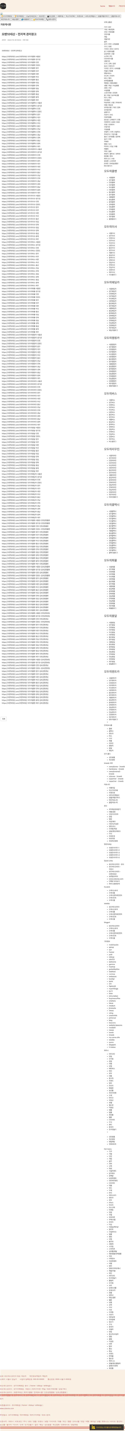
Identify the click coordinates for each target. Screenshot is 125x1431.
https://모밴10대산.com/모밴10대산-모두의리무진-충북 (21, 422)
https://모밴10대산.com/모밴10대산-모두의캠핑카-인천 (21, 341)
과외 (110, 1164)
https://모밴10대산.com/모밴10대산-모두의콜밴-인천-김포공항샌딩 (25, 665)
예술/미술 (112, 1271)
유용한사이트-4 (114, 855)
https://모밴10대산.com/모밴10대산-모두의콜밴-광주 (20, 68)
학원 (110, 1168)
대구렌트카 (112, 685)
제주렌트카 (112, 717)
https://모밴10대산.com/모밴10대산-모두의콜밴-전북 (20, 85)
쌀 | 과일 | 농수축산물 (111, 95)
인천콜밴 (112, 182)
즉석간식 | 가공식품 (110, 134)
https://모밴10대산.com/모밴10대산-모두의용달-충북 (20, 468)
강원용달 (112, 659)
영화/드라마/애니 (114, 1268)
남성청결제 (112, 1178)
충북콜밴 (112, 202)
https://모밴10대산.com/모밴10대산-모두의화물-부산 (20, 309)
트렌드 (111, 1081)
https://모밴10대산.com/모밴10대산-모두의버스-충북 (20, 283)
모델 (110, 1215)
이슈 (110, 1310)
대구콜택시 (112, 519)
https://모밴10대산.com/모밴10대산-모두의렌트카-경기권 (22, 152)
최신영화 (112, 760)
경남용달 (112, 652)
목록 (3, 719)
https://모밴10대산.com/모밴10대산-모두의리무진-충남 (21, 419)
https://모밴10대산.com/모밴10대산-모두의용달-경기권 (21, 431)
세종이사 (112, 253)
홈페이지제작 (113, 1366)
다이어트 (112, 1120)
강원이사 (112, 270)
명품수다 (112, 6)
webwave (112, 976)
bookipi (112, 979)
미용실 (111, 1108)
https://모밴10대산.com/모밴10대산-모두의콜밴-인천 (20, 62)
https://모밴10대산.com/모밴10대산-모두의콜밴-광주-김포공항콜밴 (25, 578)
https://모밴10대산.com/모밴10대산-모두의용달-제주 (20, 471)
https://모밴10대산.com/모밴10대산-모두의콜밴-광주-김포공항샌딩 (25, 671)
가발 (110, 1154)
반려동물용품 (108, 81)
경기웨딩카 (112, 291)
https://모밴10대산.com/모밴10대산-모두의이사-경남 (20, 228)
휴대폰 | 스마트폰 (110, 161)
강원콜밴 (112, 214)
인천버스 (112, 405)
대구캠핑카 (112, 352)
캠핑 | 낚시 (107, 144)
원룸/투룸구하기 (103, 16)
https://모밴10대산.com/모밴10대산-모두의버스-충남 (20, 280)
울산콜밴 (112, 192)
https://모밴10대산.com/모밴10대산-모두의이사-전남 (20, 222)
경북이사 (112, 260)
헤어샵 (93, 1421)
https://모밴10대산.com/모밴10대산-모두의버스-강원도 (21, 251)
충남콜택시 (112, 533)
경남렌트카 (112, 707)
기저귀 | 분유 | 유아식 (111, 49)
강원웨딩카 (112, 325)
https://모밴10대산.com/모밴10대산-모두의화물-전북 (20, 317)
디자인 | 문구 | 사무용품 (112, 68)
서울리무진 (112, 456)
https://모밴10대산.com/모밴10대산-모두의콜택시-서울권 (22, 103)
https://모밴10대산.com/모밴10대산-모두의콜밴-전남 (20, 83)
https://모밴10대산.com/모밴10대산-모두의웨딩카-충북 (21, 515)
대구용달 (112, 630)
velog (111, 1013)
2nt (110, 984)
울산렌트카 (112, 693)
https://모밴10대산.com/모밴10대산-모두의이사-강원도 (21, 204)
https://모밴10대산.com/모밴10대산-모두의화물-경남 (20, 320)
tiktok (111, 1003)
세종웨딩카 (112, 308)
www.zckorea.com (116, 879)
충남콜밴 (112, 200)
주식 (110, 1122)
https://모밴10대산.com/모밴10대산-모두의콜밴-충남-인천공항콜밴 (25, 558)
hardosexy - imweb (116, 769)
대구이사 (112, 241)
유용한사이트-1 (114, 848)
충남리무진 (112, 478)
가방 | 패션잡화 (109, 29)
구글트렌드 (112, 1171)
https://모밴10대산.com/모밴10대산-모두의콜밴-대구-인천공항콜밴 (25, 535)
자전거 (111, 1315)
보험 (110, 1066)
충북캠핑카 (112, 369)
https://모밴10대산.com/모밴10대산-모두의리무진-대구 (21, 396)
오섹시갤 (112, 900)
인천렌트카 (112, 683)
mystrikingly (113, 989)
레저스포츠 (112, 1195)
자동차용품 (107, 117)
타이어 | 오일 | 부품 (110, 146)
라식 (110, 1193)
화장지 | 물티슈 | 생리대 (112, 154)
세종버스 (112, 420)
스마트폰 (112, 1249)
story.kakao (113, 996)
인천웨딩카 (112, 294)
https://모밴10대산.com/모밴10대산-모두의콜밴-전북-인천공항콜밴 (25, 549)
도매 (110, 1095)
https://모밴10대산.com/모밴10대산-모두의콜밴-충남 (20, 94)
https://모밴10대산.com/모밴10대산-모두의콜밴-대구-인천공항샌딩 (25, 628)
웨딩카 (111, 751)
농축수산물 (112, 1288)
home (102, 6)
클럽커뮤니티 (115, 16)
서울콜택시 (112, 511)
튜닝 (110, 1351)
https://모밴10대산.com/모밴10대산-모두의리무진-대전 (21, 399)
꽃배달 (111, 1176)
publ (110, 955)
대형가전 (107, 61)
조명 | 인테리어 (109, 124)
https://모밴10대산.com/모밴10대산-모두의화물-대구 (20, 303)
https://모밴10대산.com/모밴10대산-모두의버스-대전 (20, 259)
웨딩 (41, 1424)
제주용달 (112, 662)
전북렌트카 (112, 710)
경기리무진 (112, 458)
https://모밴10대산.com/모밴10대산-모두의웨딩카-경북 (21, 509)
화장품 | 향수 (108, 156)
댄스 (110, 1188)
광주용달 (112, 640)
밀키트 (111, 1229)
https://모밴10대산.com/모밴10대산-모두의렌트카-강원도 (22, 158)
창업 (110, 817)
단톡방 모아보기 (114, 881)
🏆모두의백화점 (6, 16)
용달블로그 (112, 664)
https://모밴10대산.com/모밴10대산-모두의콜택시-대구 (21, 117)
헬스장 (111, 1105)
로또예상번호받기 (115, 809)
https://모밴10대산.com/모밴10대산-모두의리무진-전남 (21, 407)
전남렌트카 (112, 712)
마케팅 (111, 1210)
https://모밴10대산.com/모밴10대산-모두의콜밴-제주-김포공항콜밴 (25, 610)
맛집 (110, 1056)
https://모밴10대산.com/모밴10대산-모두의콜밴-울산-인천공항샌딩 (25, 636)
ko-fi (111, 991)
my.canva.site (114, 1037)
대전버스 (112, 412)
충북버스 (112, 424)
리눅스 (111, 1203)
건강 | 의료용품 (109, 32)
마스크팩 (112, 1207)
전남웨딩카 (112, 323)
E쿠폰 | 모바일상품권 (111, 163)
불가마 (111, 1242)
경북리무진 (112, 482)
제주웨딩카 (112, 328)
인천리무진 (112, 460)
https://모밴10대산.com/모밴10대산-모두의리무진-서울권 (22, 381)
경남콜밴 (112, 207)
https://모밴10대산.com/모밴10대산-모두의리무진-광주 (21, 393)
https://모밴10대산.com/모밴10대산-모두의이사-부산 (20, 216)
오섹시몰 (112, 893)
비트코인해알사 (90, 16)
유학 (110, 1305)
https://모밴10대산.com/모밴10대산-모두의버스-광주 (20, 254)
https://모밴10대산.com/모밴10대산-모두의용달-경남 (20, 460)
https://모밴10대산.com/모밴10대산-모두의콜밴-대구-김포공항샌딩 (25, 674)
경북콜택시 (112, 538)
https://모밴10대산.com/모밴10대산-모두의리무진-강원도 (22, 390)
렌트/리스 (112, 826)
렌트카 (111, 734)
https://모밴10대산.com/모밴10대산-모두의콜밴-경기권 (21, 59)
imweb (111, 1035)
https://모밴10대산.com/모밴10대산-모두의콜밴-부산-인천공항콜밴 (25, 541)
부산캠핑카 (112, 354)
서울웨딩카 (112, 289)
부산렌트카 (112, 688)
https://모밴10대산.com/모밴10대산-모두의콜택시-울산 (21, 126)
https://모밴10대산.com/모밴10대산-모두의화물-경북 (20, 323)
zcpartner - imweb (116, 779)
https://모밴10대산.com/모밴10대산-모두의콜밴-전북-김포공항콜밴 (25, 596)
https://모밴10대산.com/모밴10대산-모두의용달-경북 (20, 462)
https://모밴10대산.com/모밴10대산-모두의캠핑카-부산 (21, 355)
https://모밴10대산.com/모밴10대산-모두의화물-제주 (20, 332)
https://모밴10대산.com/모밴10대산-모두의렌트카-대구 (21, 164)
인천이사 (112, 238)
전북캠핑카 (112, 376)
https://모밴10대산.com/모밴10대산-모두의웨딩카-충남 (21, 512)
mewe (111, 1030)
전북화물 (112, 599)
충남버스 (112, 422)
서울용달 (112, 623)
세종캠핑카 (112, 364)
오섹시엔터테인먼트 (115, 895)
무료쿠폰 (42, 16)
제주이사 (112, 272)
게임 (105, 37)
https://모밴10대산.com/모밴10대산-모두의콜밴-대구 (20, 71)
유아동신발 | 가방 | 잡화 (112, 107)
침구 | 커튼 (107, 139)
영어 (110, 1083)
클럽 (110, 1339)
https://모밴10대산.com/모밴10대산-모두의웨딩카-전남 (21, 500)
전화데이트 (112, 1144)
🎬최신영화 (51, 16)
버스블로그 (112, 441)
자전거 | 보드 (108, 115)
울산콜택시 (112, 526)
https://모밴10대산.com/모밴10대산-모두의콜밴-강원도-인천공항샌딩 (26, 622)
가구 (110, 1151)
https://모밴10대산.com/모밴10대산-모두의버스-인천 (20, 248)
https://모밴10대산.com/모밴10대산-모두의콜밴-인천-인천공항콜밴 (25, 526)
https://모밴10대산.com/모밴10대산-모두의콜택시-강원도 (22, 112)
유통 (110, 1302)
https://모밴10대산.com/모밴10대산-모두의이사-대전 (20, 213)
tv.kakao (112, 1047)
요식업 (111, 1059)
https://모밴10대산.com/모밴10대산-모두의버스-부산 (20, 262)
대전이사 (112, 245)
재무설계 (112, 1317)
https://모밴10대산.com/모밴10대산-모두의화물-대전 (20, 306)
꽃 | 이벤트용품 (109, 51)
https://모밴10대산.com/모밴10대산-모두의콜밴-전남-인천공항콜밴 (25, 546)
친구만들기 (112, 1129)
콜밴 (110, 729)
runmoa (112, 974)
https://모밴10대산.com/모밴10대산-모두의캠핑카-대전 (21, 352)
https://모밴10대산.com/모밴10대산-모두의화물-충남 (20, 326)
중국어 (111, 1127)
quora (111, 1042)
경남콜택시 (112, 541)
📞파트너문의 (51, 19)
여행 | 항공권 (108, 105)
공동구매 (62, 1389)
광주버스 (112, 417)
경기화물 (112, 569)
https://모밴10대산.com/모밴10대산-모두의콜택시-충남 (21, 141)
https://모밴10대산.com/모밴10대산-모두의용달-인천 (20, 433)
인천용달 (112, 627)
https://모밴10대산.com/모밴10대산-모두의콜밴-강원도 (21, 65)
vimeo (111, 1011)
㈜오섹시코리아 (114, 907)
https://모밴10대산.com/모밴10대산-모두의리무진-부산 (21, 402)
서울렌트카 (112, 678)
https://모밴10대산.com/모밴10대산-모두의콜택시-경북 (21, 138)
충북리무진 (112, 480)
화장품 (111, 1115)
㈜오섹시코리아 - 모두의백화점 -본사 (14, 1385)
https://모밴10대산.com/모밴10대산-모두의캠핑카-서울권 (22, 335)
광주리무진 (112, 473)
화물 (110, 741)
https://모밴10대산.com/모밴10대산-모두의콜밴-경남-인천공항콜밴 (25, 552)
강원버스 (112, 437)
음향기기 (107, 112)
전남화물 (112, 601)
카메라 (106, 142)
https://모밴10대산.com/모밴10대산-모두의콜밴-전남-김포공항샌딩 (25, 686)
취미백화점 (24, 1415)
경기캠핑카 (112, 347)
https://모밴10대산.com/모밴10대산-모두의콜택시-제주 (21, 146)
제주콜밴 (112, 217)
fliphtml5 (112, 986)
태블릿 (106, 149)
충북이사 (112, 258)
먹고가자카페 (70, 16)
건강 (110, 1156)
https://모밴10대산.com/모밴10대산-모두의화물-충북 (20, 329)
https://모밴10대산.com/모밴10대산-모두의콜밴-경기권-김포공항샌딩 (26, 662)
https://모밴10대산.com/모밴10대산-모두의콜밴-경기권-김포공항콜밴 (26, 570)
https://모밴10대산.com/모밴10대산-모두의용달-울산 (20, 451)
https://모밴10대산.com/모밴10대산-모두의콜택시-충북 (21, 143)
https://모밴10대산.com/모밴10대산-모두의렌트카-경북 (21, 184)
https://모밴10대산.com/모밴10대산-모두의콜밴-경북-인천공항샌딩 (25, 648)
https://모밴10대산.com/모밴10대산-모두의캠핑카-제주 (21, 378)
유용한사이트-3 (114, 853)
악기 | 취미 (107, 98)
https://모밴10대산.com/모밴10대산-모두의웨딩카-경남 (21, 506)
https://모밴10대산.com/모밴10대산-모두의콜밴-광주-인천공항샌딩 (25, 625)
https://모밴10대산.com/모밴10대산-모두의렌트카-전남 (21, 175)
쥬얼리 (111, 1329)
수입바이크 (112, 1232)
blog (110, 1020)
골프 (105, 42)
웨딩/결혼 (15, 19)
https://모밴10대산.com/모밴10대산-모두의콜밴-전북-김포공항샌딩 (25, 689)
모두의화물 (97, 1395)
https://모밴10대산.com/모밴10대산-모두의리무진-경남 (21, 413)
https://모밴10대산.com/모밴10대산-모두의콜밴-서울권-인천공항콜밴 (26, 520)
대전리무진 (112, 468)
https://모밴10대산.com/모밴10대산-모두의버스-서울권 (21, 242)
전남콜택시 (112, 545)
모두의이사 (18, 1395)
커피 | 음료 (107, 151)
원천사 (111, 1295)
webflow (112, 972)
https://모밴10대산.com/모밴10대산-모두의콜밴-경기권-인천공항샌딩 (26, 616)
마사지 (111, 1086)
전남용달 (112, 657)
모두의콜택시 (84, 1395)
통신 (110, 1349)
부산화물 (112, 577)
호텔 (110, 1103)
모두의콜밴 (6, 1395)
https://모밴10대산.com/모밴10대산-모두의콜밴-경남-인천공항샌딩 (25, 645)
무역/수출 (112, 1220)
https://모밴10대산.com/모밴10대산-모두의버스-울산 (20, 265)
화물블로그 (112, 608)
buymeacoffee (114, 998)
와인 (110, 1071)
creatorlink (113, 1015)
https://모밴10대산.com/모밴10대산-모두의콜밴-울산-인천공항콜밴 (25, 544)
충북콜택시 (112, 536)
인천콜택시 (112, 516)
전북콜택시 (112, 543)
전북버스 (112, 432)
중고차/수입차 (113, 1334)
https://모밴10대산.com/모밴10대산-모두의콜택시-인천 (21, 109)
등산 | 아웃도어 (109, 66)
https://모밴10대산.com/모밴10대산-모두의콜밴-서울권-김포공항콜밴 (26, 567)
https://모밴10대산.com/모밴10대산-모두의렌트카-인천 (21, 155)
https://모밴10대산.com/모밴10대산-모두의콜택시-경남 (21, 135)
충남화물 (112, 589)
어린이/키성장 (113, 824)
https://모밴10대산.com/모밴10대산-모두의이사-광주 (20, 207)
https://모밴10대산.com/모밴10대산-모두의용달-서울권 (21, 428)
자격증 (111, 1312)
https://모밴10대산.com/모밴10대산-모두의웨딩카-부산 (21, 494)
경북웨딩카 (112, 316)
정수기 (111, 1322)
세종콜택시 (112, 531)
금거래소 (112, 1173)
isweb (111, 1032)
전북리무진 (112, 487)
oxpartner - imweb (116, 781)
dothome (112, 962)
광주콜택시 (112, 528)
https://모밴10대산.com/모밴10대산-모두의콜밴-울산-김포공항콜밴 (25, 590)
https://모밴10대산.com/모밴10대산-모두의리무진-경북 (21, 416)
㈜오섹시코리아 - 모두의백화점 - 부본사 (15, 1389)
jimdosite (112, 1008)
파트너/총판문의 (114, 884)
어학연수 (112, 1259)
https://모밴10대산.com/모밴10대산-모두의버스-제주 (20, 286)
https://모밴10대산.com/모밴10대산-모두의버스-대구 (20, 257)
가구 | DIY (107, 27)
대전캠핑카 (112, 357)
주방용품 (107, 129)
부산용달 (112, 632)
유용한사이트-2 (114, 850)
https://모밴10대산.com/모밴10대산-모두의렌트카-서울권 (22, 149)
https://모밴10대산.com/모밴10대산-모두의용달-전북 (20, 457)
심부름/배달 (113, 1251)
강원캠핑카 (112, 381)
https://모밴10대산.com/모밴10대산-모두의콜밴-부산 (20, 77)
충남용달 (112, 644)
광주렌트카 (112, 695)
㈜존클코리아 (113, 876)
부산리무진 (112, 465)
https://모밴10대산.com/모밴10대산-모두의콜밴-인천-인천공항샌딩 (25, 619)
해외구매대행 (52, 1389)
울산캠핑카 (112, 359)
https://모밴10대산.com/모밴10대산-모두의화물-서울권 (21, 288)
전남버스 (112, 434)
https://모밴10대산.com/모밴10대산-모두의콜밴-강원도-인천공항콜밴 (26, 529)
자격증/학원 (113, 829)
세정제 (111, 1244)
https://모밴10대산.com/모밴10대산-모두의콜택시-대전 (21, 120)
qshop (111, 947)
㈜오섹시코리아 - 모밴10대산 (11, 1392)
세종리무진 (112, 475)
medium (112, 1006)
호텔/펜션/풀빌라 (114, 1363)
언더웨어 (107, 100)
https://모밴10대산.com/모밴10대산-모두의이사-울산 (20, 219)
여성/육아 (112, 821)
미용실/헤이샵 (113, 1227)
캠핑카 (111, 746)
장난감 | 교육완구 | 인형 (112, 120)
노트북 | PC (108, 56)
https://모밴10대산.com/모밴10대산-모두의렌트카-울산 (21, 172)
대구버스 (112, 407)
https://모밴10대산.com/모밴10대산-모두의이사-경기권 (21, 199)
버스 (110, 736)
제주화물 (112, 606)
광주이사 (112, 250)
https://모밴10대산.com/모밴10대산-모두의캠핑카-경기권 (22, 338)
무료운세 (112, 836)
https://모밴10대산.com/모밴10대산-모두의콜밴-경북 (20, 91)
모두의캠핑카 (45, 1395)
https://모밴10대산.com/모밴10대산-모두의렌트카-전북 (21, 178)
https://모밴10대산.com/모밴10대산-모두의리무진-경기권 (22, 384)
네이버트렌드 (113, 1181)
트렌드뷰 (80, 16)
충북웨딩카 (112, 313)
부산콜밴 (112, 187)
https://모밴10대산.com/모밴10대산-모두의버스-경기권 (21, 245)
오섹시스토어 (113, 890)
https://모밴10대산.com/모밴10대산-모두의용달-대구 (20, 442)
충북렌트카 (112, 702)
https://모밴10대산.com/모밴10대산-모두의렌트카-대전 (21, 167)
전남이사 (112, 267)
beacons (112, 1023)
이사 (110, 738)
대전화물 (112, 579)
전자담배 (112, 1320)
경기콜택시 (112, 514)
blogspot (112, 1045)
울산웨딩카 (112, 303)
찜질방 (111, 1088)
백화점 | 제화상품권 (110, 83)
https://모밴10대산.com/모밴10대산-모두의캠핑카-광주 (21, 346)
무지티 (111, 1222)
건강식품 (107, 34)
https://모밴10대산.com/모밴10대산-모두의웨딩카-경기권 (22, 477)
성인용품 (112, 757)
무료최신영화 (113, 841)
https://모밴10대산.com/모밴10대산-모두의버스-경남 (20, 274)
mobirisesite (113, 945)
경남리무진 (112, 485)
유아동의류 (107, 110)
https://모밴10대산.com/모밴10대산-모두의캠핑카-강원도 (22, 344)
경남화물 (112, 596)
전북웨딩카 (112, 321)
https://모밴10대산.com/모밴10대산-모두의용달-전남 (20, 454)
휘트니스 (112, 1361)
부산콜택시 (112, 521)
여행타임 (60, 16)
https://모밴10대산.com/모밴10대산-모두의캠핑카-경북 (21, 370)
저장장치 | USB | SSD (112, 122)
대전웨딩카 (112, 301)
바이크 (111, 1098)
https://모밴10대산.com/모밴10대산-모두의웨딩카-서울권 (22, 474)
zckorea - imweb (115, 776)
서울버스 (112, 400)
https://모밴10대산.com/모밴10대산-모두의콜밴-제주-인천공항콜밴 (25, 564)
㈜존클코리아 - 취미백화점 (10, 1405)
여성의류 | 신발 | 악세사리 (113, 103)
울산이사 (112, 248)
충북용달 (112, 647)
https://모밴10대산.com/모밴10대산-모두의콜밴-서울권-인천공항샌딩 (26, 613)
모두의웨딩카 (31, 1395)
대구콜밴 (112, 185)
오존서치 (3, 1421)
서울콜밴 (112, 178)
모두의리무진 (70, 1395)
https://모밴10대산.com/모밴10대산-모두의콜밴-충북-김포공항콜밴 (25, 607)
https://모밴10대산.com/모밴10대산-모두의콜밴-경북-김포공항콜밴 (25, 602)
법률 (110, 1112)
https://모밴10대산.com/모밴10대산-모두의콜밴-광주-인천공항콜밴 (25, 532)
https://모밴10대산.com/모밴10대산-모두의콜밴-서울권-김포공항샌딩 (26, 660)
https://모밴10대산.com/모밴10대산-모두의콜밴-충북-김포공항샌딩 (25, 700)
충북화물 (112, 591)
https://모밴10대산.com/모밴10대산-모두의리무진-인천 (21, 387)
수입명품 (107, 90)
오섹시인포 (112, 898)
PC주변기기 (108, 166)
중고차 (111, 1078)
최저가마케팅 (35, 1415)
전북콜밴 (112, 209)
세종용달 (112, 642)
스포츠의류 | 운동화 (110, 93)
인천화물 (112, 572)
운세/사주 (112, 1290)
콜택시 (111, 731)
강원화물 (112, 603)
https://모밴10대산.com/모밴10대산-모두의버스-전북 (20, 271)
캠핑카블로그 (113, 386)
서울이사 (112, 233)
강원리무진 (112, 492)
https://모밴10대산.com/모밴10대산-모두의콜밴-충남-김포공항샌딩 (25, 697)
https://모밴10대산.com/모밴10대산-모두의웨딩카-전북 (21, 503)
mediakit (112, 1028)
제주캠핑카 (112, 383)
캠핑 (110, 1337)
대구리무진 (112, 463)
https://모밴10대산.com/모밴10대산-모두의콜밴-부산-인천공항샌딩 (25, 633)
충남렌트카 (112, 700)
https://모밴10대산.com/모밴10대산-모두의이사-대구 (20, 210)
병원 (110, 819)
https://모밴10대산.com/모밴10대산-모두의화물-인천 (20, 294)
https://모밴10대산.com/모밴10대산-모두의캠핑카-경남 (21, 367)
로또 (110, 1073)
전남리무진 (112, 490)
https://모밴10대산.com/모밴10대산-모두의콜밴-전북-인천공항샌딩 (25, 642)
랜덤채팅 (112, 1142)
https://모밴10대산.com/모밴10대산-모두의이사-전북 (20, 225)
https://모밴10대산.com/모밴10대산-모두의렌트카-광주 (21, 161)
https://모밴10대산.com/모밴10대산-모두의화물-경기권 (21, 291)
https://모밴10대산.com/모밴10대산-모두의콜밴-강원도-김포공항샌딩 (26, 668)
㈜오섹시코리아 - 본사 (116, 864)
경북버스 (112, 427)
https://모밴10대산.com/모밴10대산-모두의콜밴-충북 (20, 97)
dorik (111, 981)
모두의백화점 (13, 1415)
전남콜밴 (112, 212)
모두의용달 (108, 1395)
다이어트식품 (108, 59)
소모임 (111, 1246)
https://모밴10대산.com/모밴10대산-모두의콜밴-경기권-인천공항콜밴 (26, 523)
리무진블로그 (113, 497)
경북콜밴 (112, 204)
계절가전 (107, 39)
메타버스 (112, 1069)
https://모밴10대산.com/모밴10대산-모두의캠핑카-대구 (21, 349)
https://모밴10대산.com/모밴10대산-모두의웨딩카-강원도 (22, 483)
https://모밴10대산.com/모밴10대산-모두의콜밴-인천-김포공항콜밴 (25, 573)
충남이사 (112, 255)
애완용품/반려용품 (115, 1254)
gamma (112, 964)
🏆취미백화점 (19, 16)
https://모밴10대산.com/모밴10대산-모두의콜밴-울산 (20, 80)
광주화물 (112, 584)
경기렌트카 (112, 681)
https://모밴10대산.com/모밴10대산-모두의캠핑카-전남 (21, 361)
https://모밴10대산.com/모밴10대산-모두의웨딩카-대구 (21, 489)
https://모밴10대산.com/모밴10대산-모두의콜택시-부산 (21, 123)
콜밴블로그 (112, 219)
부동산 (111, 1100)
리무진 (111, 743)
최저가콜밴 (28, 1392)
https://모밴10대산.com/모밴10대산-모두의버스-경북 (20, 277)
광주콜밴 (112, 195)
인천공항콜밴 (49, 1392)
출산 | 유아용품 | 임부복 (112, 137)
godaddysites (114, 969)
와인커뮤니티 (5, 19)
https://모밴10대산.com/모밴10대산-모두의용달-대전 (20, 445)
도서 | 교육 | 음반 (110, 64)
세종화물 (112, 586)
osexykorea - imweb (117, 767)
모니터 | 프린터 (109, 76)
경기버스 (112, 402)
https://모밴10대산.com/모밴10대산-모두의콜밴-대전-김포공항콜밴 (25, 584)
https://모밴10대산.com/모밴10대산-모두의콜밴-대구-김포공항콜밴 (25, 581)
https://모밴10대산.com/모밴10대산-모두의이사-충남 (20, 233)
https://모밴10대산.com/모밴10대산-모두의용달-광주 (20, 439)
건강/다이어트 (113, 814)
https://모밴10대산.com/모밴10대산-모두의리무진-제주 (21, 425)
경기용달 (112, 625)
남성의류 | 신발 (109, 54)
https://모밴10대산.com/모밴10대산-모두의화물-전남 (20, 315)
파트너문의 (46, 1415)
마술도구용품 (108, 71)
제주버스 (112, 439)
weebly (112, 1040)
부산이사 (112, 243)
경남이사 (112, 263)
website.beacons (115, 1025)
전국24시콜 (38, 1392)
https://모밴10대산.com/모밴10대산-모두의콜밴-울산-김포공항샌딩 (25, 683)
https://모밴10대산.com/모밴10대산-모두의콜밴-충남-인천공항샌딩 (25, 651)
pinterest (112, 1018)
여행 (110, 1064)
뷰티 (110, 1125)
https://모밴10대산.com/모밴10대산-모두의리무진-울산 (21, 404)
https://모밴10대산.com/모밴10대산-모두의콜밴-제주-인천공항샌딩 (25, 657)
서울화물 (112, 567)
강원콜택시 (112, 548)
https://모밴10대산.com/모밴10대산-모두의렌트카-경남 (21, 181)
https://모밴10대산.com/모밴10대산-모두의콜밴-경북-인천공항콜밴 (25, 555)
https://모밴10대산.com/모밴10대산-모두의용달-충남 (20, 465)
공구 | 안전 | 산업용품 (111, 44)
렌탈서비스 (107, 73)
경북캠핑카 (112, 371)
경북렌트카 (112, 705)
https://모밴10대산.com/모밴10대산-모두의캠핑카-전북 (21, 364)
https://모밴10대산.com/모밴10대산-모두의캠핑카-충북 (21, 375)
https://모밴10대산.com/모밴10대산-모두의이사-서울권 (21, 196)
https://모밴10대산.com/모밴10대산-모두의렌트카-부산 (21, 170)
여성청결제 (112, 1261)
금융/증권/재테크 (114, 831)
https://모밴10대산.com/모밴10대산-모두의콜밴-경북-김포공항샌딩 (25, 694)
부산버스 (112, 410)
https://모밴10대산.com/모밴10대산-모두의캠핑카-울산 (21, 358)
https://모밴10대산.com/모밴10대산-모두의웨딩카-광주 (21, 486)
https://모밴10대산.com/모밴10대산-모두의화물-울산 (20, 312)
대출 (110, 1076)
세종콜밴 (112, 197)
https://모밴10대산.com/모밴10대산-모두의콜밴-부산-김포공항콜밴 (25, 587)
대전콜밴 (112, 190)
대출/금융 (112, 812)
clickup (111, 957)
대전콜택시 (112, 523)
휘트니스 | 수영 (109, 159)
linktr (111, 993)
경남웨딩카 (112, 318)
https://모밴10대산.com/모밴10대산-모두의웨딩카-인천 (21, 480)
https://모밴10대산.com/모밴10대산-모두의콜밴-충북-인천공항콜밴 (25, 561)
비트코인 (112, 1054)
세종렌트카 (112, 698)
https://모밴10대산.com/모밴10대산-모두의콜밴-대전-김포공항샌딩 (25, 677)
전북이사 (112, 265)
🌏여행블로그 (26, 19)
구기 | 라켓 (107, 47)
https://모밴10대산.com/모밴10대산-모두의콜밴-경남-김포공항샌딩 (25, 691)
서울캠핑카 (112, 345)
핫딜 (44, 1389)
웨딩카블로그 (113, 330)
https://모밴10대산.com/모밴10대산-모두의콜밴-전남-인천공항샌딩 (25, 639)
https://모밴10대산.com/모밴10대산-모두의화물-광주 (20, 300)
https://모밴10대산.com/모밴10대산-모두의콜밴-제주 (20, 100)
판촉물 (111, 1356)
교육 (110, 1166)
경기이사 (112, 236)
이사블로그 (112, 275)
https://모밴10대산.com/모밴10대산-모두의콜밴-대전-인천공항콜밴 (25, 538)
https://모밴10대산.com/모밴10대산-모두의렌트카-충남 (21, 187)
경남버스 (112, 429)
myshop (112, 967)
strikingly (47, 1385)
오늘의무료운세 (31, 16)
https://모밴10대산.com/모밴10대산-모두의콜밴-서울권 (21, 57)
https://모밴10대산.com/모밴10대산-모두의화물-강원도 (21, 297)
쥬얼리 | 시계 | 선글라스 (112, 132)
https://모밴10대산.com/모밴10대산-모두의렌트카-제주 (21, 193)
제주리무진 (112, 495)
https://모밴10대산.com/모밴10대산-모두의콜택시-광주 (21, 114)
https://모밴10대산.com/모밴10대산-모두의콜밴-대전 (20, 74)
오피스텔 (75, 1421)
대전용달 (112, 635)
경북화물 (112, 594)
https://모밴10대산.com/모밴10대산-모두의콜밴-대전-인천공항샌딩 (25, 631)
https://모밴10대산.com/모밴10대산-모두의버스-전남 (20, 268)
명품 (110, 1110)
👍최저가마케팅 (38, 19)
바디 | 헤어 (107, 78)
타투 (110, 1344)
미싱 (110, 1224)
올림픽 (111, 1281)
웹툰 (110, 1117)
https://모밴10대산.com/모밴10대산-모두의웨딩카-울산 (21, 497)
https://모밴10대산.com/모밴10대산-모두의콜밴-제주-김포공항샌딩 (25, 703)
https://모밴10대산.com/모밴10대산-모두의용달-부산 (20, 448)
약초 (110, 1256)
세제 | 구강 (107, 88)
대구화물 (112, 574)
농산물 (111, 1090)
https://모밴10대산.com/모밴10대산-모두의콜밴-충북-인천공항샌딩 (25, 654)
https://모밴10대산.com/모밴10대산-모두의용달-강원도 (21, 436)
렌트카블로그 (113, 719)
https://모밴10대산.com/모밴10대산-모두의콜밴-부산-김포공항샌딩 (25, 680)
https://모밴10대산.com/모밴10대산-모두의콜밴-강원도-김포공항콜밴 (26, 575)
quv (110, 950)
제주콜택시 (112, 550)
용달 (110, 748)
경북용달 (112, 649)
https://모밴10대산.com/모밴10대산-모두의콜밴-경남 (20, 88)
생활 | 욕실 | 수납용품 (111, 85)
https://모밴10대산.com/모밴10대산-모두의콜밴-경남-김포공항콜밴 (25, 599)
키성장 (111, 1341)
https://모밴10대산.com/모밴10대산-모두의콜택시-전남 (21, 129)
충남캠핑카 (112, 366)
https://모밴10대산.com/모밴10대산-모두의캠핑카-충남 (21, 373)
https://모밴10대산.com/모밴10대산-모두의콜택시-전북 (21, 132)
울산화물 (112, 581)
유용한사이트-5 (114, 857)
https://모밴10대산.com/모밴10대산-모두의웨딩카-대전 (21, 491)
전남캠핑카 (112, 379)
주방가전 (107, 127)
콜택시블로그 (113, 553)
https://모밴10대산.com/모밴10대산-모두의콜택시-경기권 (22, 106)
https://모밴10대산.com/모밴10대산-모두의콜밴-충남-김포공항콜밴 (25, 604)
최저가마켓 (112, 1093)
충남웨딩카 (112, 311)
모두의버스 (57, 1395)
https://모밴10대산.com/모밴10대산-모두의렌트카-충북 (21, 190)
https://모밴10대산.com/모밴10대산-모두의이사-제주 (20, 239)
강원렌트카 (112, 715)
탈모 (110, 1346)
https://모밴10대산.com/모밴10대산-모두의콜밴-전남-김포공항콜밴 (25, 593)
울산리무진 (112, 470)
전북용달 (112, 654)
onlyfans (112, 1001)
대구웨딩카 (112, 296)
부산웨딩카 (112, 299)
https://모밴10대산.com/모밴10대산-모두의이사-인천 (20, 201)
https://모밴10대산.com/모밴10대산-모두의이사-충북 (20, 236)
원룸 (110, 1293)
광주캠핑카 (112, 362)
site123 (112, 959)
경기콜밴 (112, 180)
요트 (110, 1285)
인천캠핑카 (112, 349)
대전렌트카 (112, 690)
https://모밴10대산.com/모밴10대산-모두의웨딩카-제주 (21, 518)
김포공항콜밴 (61, 1392)
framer (111, 952)
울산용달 (112, 637)
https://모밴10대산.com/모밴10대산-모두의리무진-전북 (21, 410)
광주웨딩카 (112, 306)
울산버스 (112, 415)
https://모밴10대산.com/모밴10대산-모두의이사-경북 (20, 230)
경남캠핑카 (112, 374)
